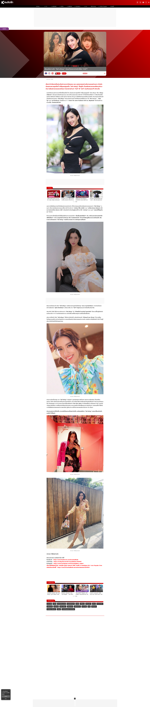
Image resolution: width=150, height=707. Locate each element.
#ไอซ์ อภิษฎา (63, 606)
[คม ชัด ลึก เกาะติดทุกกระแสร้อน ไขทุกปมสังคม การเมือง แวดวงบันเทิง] (75, 2)
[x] (140, 2)
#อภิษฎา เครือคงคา (51, 609)
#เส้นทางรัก (49, 606)
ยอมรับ (6, 696)
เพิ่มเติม (3, 694)
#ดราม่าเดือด (100, 604)
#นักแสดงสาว (77, 606)
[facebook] (137, 2)
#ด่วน (94, 604)
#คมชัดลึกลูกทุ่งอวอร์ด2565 (68, 609)
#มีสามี (58, 609)
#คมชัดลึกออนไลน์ (61, 604)
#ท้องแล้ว (94, 606)
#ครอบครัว (88, 604)
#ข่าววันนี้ (49, 604)
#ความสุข (84, 606)
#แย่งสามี (56, 606)
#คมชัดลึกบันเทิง (70, 604)
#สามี (77, 604)
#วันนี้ (54, 604)
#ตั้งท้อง (82, 604)
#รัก (89, 606)
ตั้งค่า (6, 698)
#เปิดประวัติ (70, 606)
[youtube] (143, 2)
